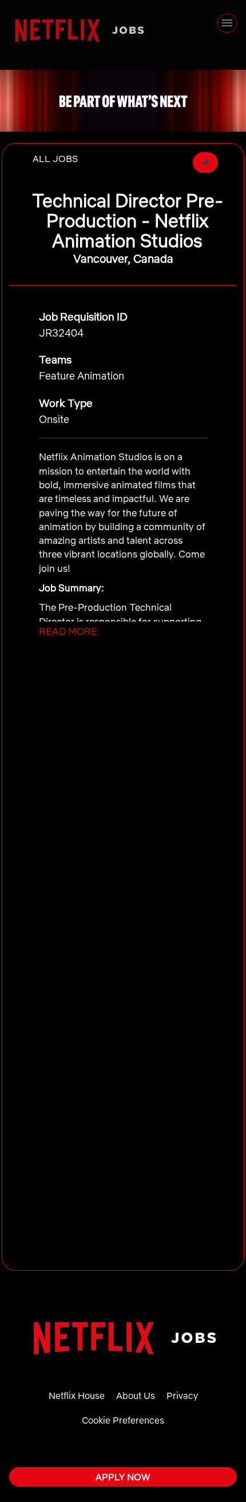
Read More (68, 631)
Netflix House (77, 1395)
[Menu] (227, 23)
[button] (205, 162)
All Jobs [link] (55, 158)
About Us (135, 1395)
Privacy (182, 1395)
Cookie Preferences (123, 1420)
